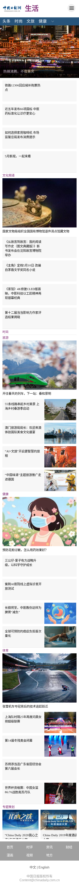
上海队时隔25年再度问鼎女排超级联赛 (23, 719)
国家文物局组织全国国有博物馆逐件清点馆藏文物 (35, 231)
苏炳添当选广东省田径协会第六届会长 (23, 766)
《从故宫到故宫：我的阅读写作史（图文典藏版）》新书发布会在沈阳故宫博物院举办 (23, 248)
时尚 (19, 21)
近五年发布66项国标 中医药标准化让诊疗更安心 (22, 111)
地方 (49, 855)
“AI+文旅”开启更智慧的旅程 (22, 453)
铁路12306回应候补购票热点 (22, 87)
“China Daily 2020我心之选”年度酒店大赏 (21, 837)
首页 (10, 847)
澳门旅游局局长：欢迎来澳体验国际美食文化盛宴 (23, 430)
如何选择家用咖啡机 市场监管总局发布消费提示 (22, 135)
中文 (33, 867)
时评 (29, 847)
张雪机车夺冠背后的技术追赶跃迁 (25, 706)
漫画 (10, 855)
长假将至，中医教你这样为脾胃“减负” (23, 610)
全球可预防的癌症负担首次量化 (23, 633)
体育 (5, 650)
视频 (29, 855)
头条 (6, 21)
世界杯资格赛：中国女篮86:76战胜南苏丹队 (21, 790)
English (43, 867)
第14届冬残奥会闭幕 (18, 740)
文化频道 (8, 175)
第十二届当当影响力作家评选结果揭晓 (23, 315)
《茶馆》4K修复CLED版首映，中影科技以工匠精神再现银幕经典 (23, 293)
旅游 (5, 337)
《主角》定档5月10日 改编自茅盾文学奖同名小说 (23, 267)
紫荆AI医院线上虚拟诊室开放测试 (23, 586)
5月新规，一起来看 (18, 156)
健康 (43, 21)
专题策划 (8, 807)
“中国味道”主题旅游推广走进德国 (23, 477)
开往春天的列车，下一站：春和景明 (26, 393)
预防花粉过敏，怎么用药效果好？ (25, 550)
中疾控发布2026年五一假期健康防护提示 (34, 71)
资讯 (49, 847)
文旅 (31, 21)
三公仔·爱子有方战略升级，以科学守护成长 (20, 563)
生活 (32, 8)
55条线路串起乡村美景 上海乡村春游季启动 (22, 406)
